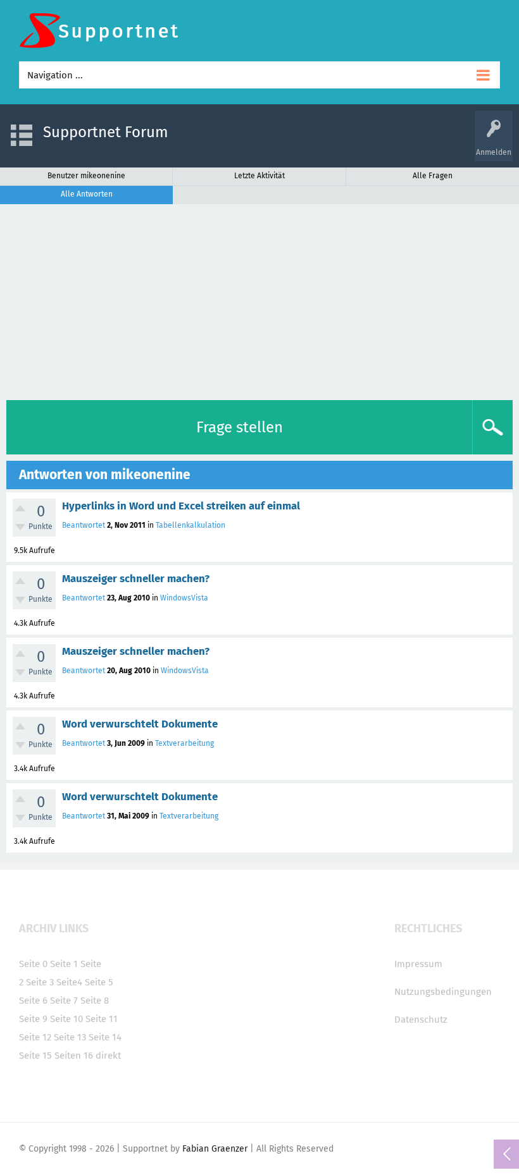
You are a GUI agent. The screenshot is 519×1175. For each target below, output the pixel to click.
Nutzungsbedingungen (443, 991)
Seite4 (69, 982)
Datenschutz (420, 1019)
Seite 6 (33, 1000)
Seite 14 (105, 1037)
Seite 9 (33, 1019)
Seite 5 (99, 982)
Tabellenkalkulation (190, 525)
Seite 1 (64, 964)
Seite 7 (64, 1000)
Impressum (418, 964)
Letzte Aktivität (259, 175)
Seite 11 (101, 1019)
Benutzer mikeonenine (86, 175)
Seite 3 (40, 982)
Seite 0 (33, 964)
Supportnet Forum (105, 132)
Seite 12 (35, 1037)
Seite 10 (66, 1019)
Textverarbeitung (184, 743)
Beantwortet (83, 525)
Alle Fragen (433, 175)
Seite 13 (70, 1037)
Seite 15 (35, 1055)
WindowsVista (184, 598)
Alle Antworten (87, 194)
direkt (108, 1055)
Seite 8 (94, 1000)
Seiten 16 (73, 1055)
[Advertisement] (259, 298)
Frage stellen (239, 427)
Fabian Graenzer (214, 1148)
